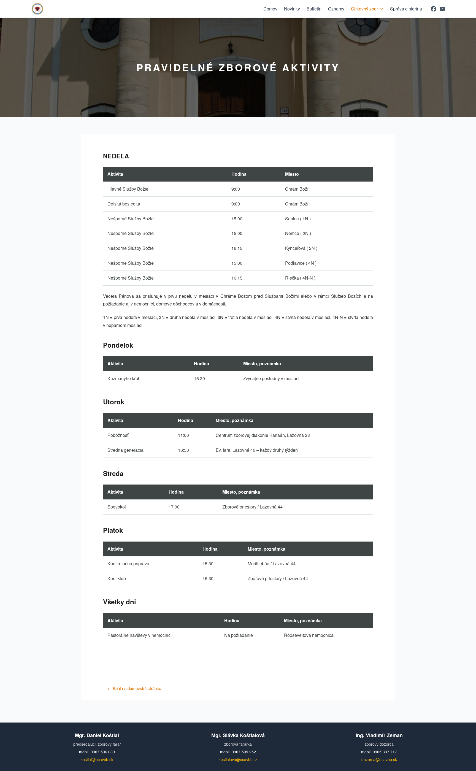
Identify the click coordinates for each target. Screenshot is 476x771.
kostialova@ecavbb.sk (238, 759)
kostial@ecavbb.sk (97, 759)
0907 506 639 (103, 751)
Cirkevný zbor (364, 9)
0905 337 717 (385, 751)
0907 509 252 (244, 751)
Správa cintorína (406, 9)
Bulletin (314, 9)
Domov (270, 9)
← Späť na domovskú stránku (134, 688)
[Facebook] (433, 9)
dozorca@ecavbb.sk (379, 759)
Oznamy (336, 9)
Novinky (292, 9)
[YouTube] (442, 9)
